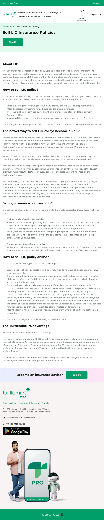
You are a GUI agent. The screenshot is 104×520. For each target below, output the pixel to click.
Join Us (77, 375)
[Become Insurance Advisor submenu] (44, 12)
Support (97, 3)
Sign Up (81, 18)
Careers (35, 403)
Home (6, 26)
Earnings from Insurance (15, 403)
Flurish (45, 403)
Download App (10, 3)
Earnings (54, 12)
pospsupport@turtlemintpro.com (20, 418)
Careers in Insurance (27, 17)
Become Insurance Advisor (30, 12)
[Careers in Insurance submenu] (38, 16)
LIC (13, 26)
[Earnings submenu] (59, 12)
